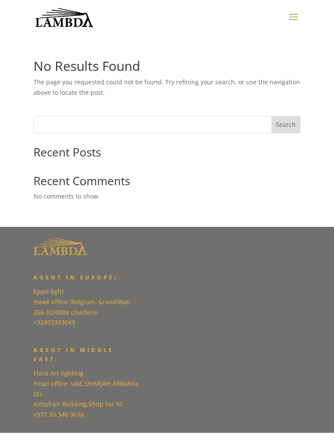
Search (286, 124)
